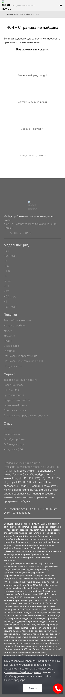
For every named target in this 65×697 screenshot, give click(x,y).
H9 (5, 276)
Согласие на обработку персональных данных (31, 466)
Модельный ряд (16, 245)
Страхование (12, 345)
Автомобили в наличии (17, 320)
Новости (9, 429)
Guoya (7, 281)
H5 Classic (10, 296)
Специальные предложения (20, 355)
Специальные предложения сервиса (26, 415)
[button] (61, 5)
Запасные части (13, 384)
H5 (5, 260)
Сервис (9, 374)
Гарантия (9, 350)
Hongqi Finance (13, 366)
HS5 (6, 265)
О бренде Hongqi (14, 444)
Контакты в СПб (13, 449)
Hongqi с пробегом (15, 325)
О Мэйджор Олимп (15, 439)
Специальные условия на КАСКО (23, 361)
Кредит (8, 330)
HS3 (6, 250)
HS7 (6, 291)
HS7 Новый (10, 306)
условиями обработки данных (22, 672)
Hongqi (8, 470)
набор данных (32, 660)
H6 (5, 301)
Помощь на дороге (15, 410)
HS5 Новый (10, 255)
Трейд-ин (9, 335)
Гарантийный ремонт (16, 405)
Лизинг (8, 340)
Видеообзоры (12, 434)
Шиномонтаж (12, 390)
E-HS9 (7, 271)
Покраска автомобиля (17, 400)
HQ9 (6, 286)
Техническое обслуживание (20, 379)
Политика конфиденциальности (22, 463)
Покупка (10, 315)
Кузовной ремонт (14, 395)
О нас (8, 423)
